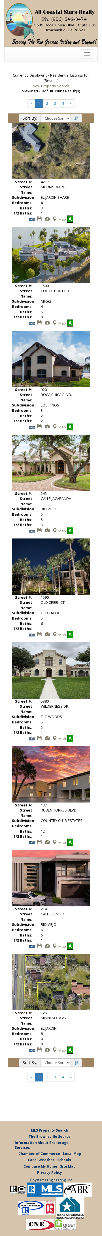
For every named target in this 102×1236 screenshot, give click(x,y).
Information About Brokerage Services (42, 1145)
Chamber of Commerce (39, 1153)
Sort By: (30, 118)
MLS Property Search (49, 1130)
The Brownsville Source (50, 1136)
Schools (64, 1159)
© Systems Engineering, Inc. (51, 1180)
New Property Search (51, 85)
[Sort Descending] (76, 118)
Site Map (68, 1166)
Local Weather (41, 1159)
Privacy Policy (49, 1172)
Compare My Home (40, 1166)
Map (62, 219)
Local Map (72, 1153)
